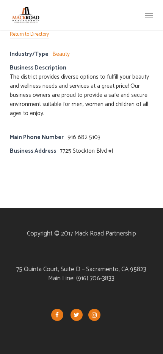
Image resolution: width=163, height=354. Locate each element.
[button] (149, 15)
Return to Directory (29, 34)
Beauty (61, 54)
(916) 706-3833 (95, 278)
